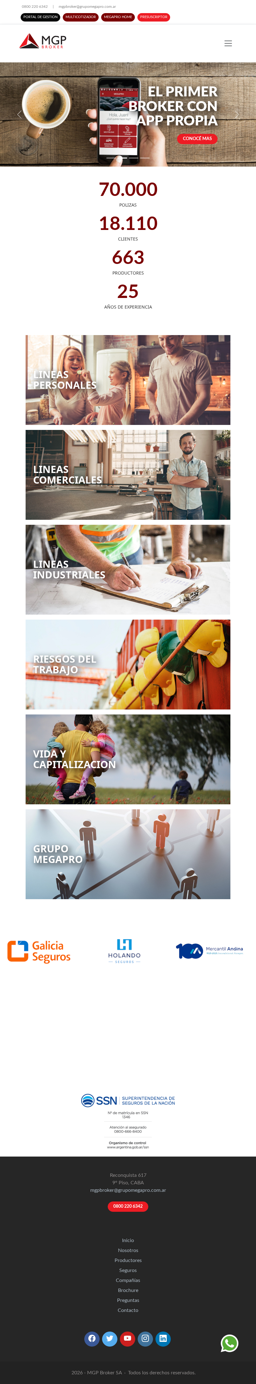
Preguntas (128, 1300)
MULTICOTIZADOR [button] (81, 17)
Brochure (128, 1290)
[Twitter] (109, 1339)
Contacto (128, 1310)
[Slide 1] (111, 158)
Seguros (128, 1270)
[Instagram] (145, 1339)
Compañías (128, 1280)
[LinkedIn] (163, 1339)
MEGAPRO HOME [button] (118, 17)
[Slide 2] (122, 158)
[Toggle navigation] (228, 43)
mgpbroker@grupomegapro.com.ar (87, 6)
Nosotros (128, 1250)
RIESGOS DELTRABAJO (64, 664)
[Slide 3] (133, 158)
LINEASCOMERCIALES (67, 474)
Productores (128, 1260)
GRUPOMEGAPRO (58, 854)
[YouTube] (127, 1339)
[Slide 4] (145, 158)
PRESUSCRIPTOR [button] (153, 17)
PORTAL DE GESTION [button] (40, 17)
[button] (92, 1339)
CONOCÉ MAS (197, 139)
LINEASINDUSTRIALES (69, 569)
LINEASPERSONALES (65, 380)
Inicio (128, 1240)
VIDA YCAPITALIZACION (74, 759)
